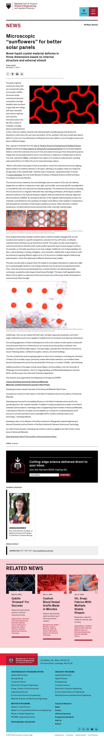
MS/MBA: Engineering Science (23, 717)
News (57, 707)
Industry (52, 627)
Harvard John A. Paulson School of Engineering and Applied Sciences (22, 660)
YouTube (92, 729)
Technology (15, 633)
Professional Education (23, 722)
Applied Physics (17, 619)
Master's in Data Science (20, 707)
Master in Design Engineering (22, 714)
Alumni (58, 724)
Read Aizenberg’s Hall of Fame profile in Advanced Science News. (31, 436)
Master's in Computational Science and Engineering (31, 710)
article (57, 429)
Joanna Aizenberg (15, 175)
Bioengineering (48, 625)
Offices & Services (63, 714)
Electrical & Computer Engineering (20, 620)
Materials (15, 443)
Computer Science (18, 682)
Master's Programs (20, 703)
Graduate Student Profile (83, 627)
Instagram (87, 729)
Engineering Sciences (19, 692)
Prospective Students (64, 717)
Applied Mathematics (19, 675)
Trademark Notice (59, 735)
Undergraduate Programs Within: (27, 672)
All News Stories (91, 25)
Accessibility (69, 735)
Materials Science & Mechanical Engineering (19, 625)
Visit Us (58, 720)
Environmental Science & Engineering (25, 695)
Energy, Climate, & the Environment (25, 688)
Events (58, 710)
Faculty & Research (63, 703)
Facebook (79, 729)
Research (23, 631)
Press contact (11, 65)
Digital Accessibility (80, 735)
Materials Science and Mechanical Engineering (29, 699)
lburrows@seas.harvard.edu (43, 551)
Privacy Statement (93, 735)
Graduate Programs (64, 672)
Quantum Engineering (18, 630)
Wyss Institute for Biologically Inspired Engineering (42, 149)
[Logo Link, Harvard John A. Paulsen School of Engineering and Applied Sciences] (21, 6)
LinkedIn (96, 729)
